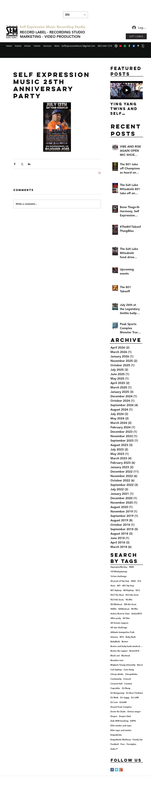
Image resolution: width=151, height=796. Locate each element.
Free (122, 744)
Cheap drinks (116, 674)
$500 (131, 567)
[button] (143, 45)
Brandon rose (116, 660)
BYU (122, 637)
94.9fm (134, 609)
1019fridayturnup (118, 571)
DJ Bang (126, 688)
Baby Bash (131, 637)
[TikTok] (116, 45)
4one (112, 585)
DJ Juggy (124, 697)
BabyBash (115, 641)
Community (116, 679)
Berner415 (134, 651)
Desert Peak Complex (121, 707)
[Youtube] (120, 45)
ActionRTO (136, 613)
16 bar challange (118, 576)
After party (115, 618)
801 (119, 585)
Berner (125, 641)
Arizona (114, 637)
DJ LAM (135, 697)
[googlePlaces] (138, 45)
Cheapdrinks (131, 674)
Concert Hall (116, 683)
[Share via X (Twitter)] (21, 164)
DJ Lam (114, 702)
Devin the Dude (118, 711)
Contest (128, 683)
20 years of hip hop (119, 581)
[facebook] (129, 45)
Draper (113, 716)
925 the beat (130, 604)
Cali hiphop (116, 669)
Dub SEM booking (119, 721)
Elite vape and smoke (120, 730)
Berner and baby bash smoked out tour (126, 646)
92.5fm (129, 599)
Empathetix (116, 735)
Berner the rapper (119, 651)
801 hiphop (116, 590)
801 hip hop (128, 585)
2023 (133, 581)
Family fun (138, 739)
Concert (127, 679)
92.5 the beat (131, 595)
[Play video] (57, 127)
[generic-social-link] (133, 45)
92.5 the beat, (117, 599)
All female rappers (119, 623)
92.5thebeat (116, 604)
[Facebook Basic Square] (112, 769)
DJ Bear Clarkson (134, 693)
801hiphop (128, 590)
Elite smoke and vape (120, 725)
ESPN (133, 721)
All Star (126, 618)
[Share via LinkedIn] (29, 164)
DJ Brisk (114, 697)
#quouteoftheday (118, 567)
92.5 (138, 590)
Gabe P (114, 749)
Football (114, 744)
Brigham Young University (122, 665)
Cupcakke (115, 688)
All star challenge (118, 627)
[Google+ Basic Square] (121, 769)
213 (139, 581)
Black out (115, 655)
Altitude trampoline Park (122, 632)
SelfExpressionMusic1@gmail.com (78, 45)
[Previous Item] (115, 90)
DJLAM (123, 702)
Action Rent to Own (120, 613)
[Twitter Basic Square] (116, 769)
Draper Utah (125, 716)
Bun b (140, 665)
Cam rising (129, 669)
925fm (113, 609)
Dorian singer (134, 711)
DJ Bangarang (117, 693)
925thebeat (123, 609)
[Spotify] (124, 45)
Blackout (125, 655)
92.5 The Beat (117, 595)
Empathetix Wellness (120, 739)
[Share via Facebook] (14, 164)
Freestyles (131, 744)
